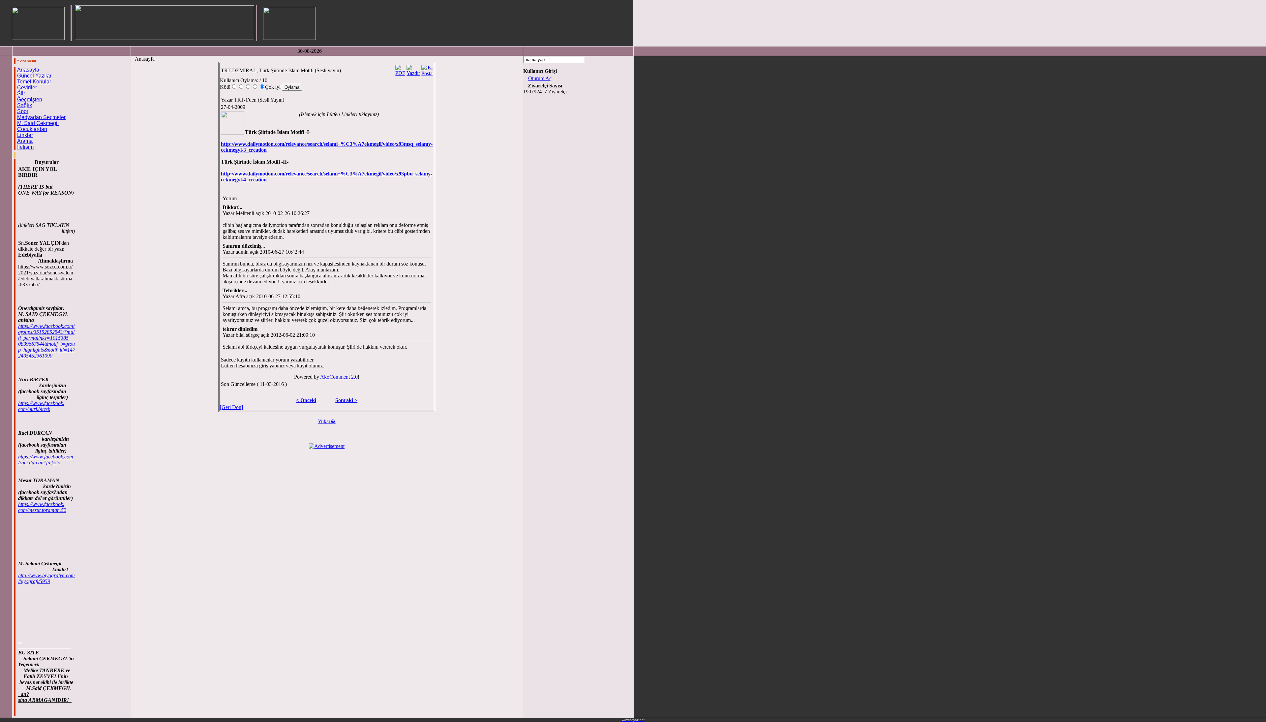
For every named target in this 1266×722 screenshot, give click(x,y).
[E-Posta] (427, 69)
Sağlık (24, 105)
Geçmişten (29, 99)
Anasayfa (28, 70)
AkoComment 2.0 (339, 377)
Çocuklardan (32, 129)
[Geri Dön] (231, 407)
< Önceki (306, 400)
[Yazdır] (413, 69)
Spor (22, 111)
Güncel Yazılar (34, 75)
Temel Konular (34, 81)
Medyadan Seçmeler (41, 117)
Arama (25, 141)
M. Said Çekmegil (38, 123)
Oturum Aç (540, 78)
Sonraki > (346, 400)
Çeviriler (27, 87)
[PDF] (400, 69)
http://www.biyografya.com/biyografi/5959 (46, 578)
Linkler (25, 135)
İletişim (25, 147)
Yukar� (327, 421)
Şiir (21, 93)
